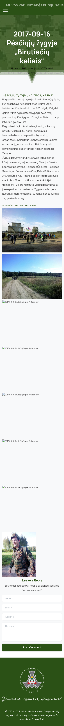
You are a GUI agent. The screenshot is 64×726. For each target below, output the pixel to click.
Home (14, 68)
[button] (32, 230)
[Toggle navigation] (5, 11)
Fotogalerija (29, 68)
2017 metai (46, 68)
